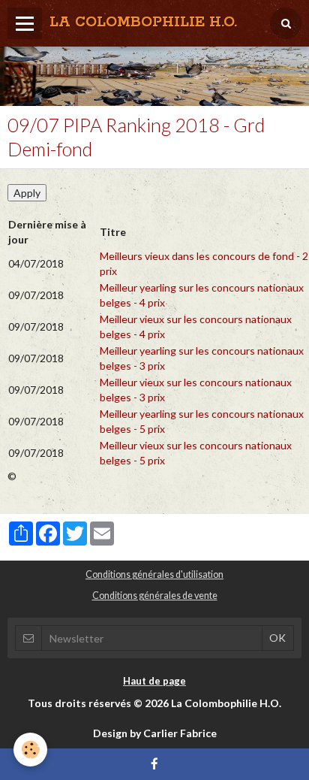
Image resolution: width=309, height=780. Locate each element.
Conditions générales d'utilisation (155, 574)
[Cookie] (30, 749)
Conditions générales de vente (155, 595)
